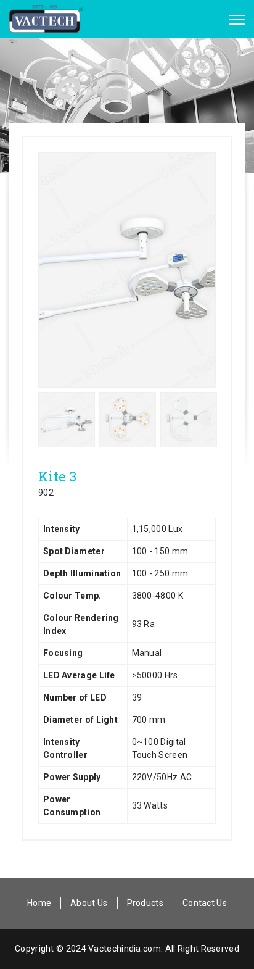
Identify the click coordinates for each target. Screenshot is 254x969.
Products (145, 903)
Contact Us (204, 903)
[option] (127, 270)
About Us (88, 903)
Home (39, 903)
